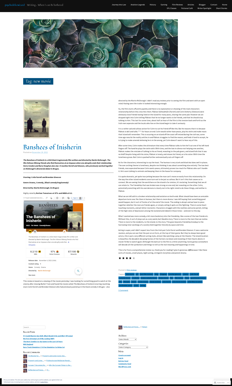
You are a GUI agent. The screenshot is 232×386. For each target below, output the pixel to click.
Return (144, 327)
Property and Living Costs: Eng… (54, 356)
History (153, 4)
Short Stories (221, 8)
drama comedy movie (149, 278)
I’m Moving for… (34, 356)
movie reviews (155, 282)
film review (179, 278)
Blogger (202, 4)
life (120, 282)
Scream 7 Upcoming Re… (37, 365)
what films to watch (195, 282)
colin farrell (194, 274)
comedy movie (124, 278)
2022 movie (130, 274)
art (137, 274)
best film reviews (146, 274)
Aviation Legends (138, 4)
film (171, 278)
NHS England (28, 344)
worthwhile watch (125, 285)
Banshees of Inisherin (52, 147)
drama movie (163, 278)
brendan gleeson (175, 274)
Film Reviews (177, 4)
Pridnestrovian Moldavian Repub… (58, 360)
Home (224, 4)
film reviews (132, 270)
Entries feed (123, 361)
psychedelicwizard (15, 5)
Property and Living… (36, 360)
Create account (124, 355)
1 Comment (123, 290)
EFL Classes (171, 8)
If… (48, 370)
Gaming (164, 4)
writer (136, 285)
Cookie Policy (44, 382)
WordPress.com (124, 367)
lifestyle (127, 282)
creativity (135, 278)
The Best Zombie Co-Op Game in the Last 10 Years (43, 341)
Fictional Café (187, 8)
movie (134, 282)
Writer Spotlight (204, 8)
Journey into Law (119, 4)
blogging (163, 274)
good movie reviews (198, 278)
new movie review (179, 282)
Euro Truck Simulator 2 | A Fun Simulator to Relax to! (44, 347)
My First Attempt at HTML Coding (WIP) (38, 339)
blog (156, 274)
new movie (166, 282)
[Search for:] (34, 327)
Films (187, 278)
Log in (120, 358)
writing (142, 285)
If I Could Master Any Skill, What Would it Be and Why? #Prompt (48, 336)
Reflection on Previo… (36, 370)
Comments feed (124, 364)
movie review (143, 282)
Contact (213, 4)
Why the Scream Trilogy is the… (60, 365)
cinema (185, 274)
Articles (191, 4)
